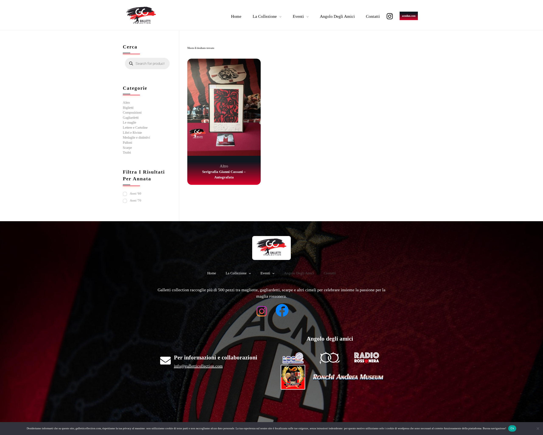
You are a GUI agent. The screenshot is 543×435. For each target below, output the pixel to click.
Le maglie (129, 122)
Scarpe (127, 147)
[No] (538, 428)
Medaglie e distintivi (136, 137)
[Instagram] (389, 16)
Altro (224, 166)
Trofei (127, 152)
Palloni (127, 142)
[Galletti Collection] (141, 15)
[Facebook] (282, 310)
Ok (512, 428)
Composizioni (132, 112)
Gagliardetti (131, 117)
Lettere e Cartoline (135, 127)
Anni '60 (135, 193)
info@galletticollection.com (198, 366)
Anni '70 (135, 200)
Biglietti (128, 107)
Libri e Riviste (132, 132)
